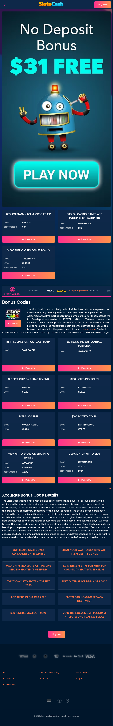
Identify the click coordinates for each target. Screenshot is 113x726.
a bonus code (88, 329)
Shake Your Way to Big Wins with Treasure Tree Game (84, 551)
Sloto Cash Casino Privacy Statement (84, 599)
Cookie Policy (9, 684)
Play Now (102, 4)
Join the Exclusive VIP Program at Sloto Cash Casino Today (84, 614)
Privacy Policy (82, 672)
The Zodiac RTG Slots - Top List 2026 (28, 583)
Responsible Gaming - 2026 (28, 613)
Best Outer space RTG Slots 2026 (84, 581)
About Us (44, 678)
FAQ (5, 672)
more (108, 488)
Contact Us (8, 678)
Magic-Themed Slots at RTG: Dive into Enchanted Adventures (28, 567)
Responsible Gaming (49, 672)
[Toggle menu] (5, 4)
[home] (51, 7)
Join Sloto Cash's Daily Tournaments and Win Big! (28, 551)
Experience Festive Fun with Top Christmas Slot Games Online (84, 567)
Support (79, 678)
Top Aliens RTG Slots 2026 (28, 597)
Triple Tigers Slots (67, 290)
